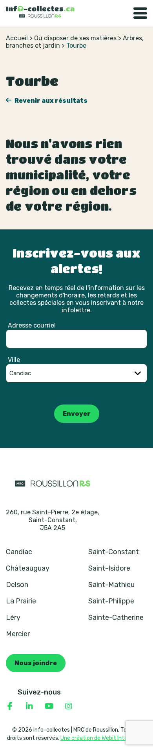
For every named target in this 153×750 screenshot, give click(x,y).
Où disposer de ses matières (75, 38)
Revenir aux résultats (50, 100)
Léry (13, 617)
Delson (17, 584)
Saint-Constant (113, 552)
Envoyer (77, 413)
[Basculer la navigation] (140, 13)
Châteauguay (27, 568)
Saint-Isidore (109, 568)
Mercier (18, 634)
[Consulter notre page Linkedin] (29, 706)
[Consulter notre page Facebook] (10, 706)
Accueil (17, 38)
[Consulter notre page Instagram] (69, 706)
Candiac (19, 552)
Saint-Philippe (111, 601)
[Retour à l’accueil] (40, 12)
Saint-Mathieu (111, 584)
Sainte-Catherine (116, 617)
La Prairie (21, 601)
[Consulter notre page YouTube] (49, 706)
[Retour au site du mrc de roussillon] (52, 483)
